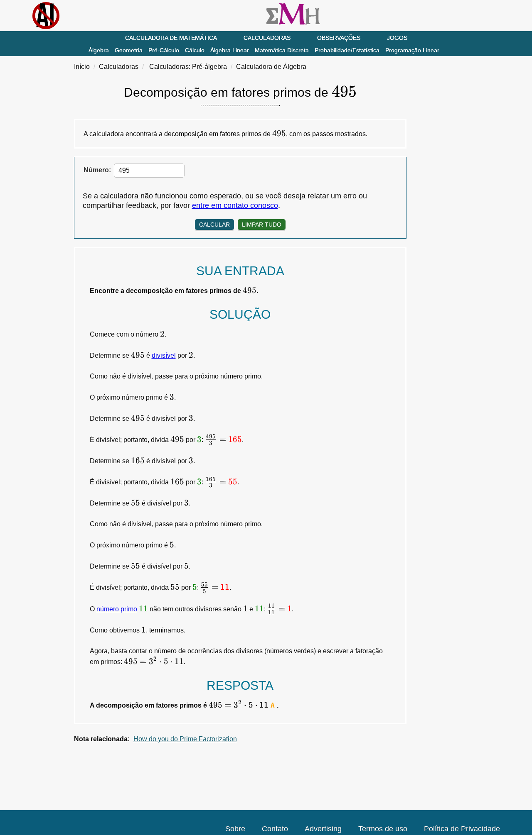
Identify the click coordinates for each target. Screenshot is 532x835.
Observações (338, 37)
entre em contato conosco (235, 205)
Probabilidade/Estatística (347, 50)
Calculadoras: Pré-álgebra (188, 66)
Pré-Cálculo (163, 50)
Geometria (129, 50)
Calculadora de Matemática (171, 37)
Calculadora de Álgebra (271, 66)
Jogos (397, 37)
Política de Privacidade (462, 829)
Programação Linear (412, 50)
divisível (164, 355)
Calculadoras (267, 37)
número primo (116, 609)
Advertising (323, 829)
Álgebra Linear (229, 50)
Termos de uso (382, 829)
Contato (275, 829)
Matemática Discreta (282, 50)
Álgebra (99, 50)
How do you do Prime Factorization (185, 738)
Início (82, 66)
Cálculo (194, 50)
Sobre (235, 829)
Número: (97, 169)
